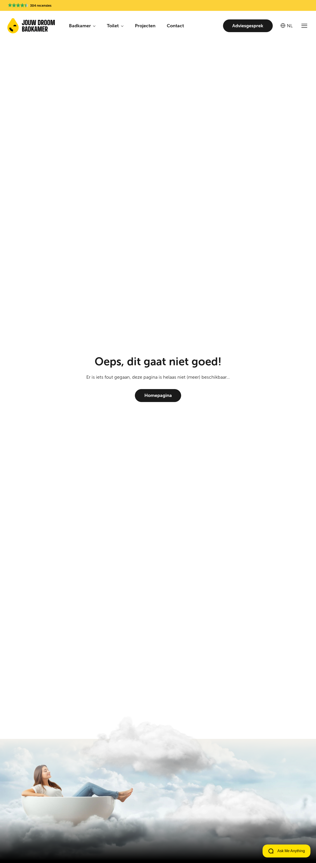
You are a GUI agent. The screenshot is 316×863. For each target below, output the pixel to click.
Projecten (145, 25)
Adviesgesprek (247, 25)
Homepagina (158, 395)
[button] (29, 5)
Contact (175, 25)
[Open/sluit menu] (304, 25)
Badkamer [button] (80, 25)
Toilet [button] (113, 25)
